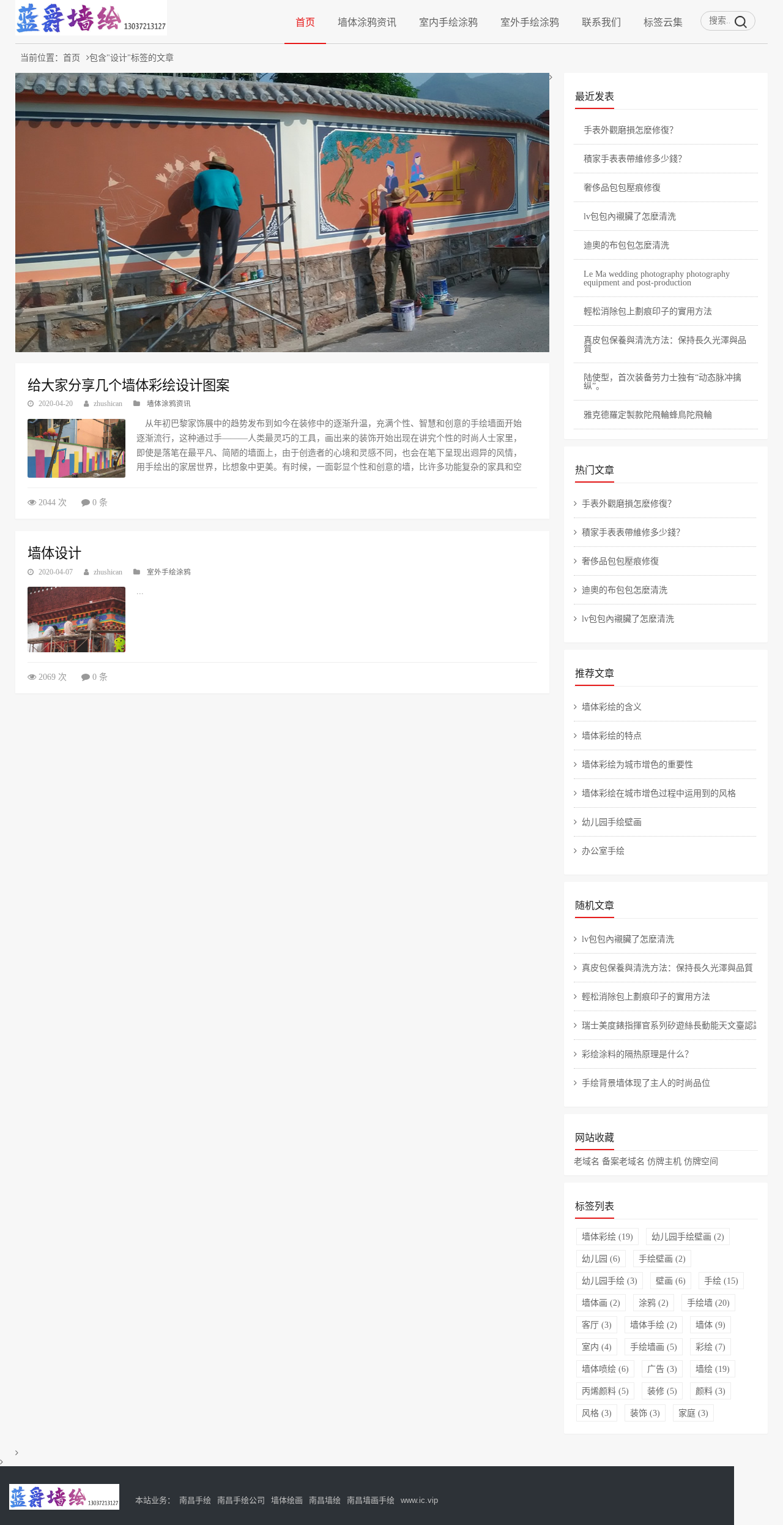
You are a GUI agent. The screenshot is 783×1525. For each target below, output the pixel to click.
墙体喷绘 (605, 1369)
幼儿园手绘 (609, 1280)
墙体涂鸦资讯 (367, 22)
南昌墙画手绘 (371, 1500)
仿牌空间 (701, 1161)
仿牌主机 (664, 1161)
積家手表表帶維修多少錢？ (635, 158)
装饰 (645, 1413)
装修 (662, 1391)
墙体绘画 (287, 1500)
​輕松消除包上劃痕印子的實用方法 (648, 311)
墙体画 (601, 1302)
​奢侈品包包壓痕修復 (622, 187)
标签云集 (663, 22)
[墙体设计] (76, 619)
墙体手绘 (653, 1324)
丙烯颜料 (605, 1391)
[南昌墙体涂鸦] (91, 32)
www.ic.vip (419, 1500)
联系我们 (601, 22)
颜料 (710, 1391)
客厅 (597, 1324)
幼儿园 (601, 1258)
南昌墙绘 (325, 1500)
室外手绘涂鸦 (529, 22)
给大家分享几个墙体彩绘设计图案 (128, 385)
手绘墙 (708, 1302)
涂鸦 (654, 1302)
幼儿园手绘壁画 (687, 1236)
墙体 (710, 1324)
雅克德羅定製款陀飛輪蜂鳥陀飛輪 (648, 414)
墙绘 (713, 1369)
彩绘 (710, 1346)
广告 (662, 1369)
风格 (597, 1413)
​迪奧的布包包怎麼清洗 (626, 245)
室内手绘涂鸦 (448, 22)
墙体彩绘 (607, 1236)
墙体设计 (54, 553)
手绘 (721, 1280)
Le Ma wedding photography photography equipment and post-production (657, 278)
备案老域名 (623, 1161)
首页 (305, 22)
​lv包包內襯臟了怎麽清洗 (630, 216)
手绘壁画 (662, 1258)
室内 (597, 1346)
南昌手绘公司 (241, 1500)
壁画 (671, 1280)
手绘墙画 (653, 1346)
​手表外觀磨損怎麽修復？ (631, 130)
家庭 (693, 1413)
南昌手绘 (195, 1500)
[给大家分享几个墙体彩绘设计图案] (76, 448)
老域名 (586, 1161)
